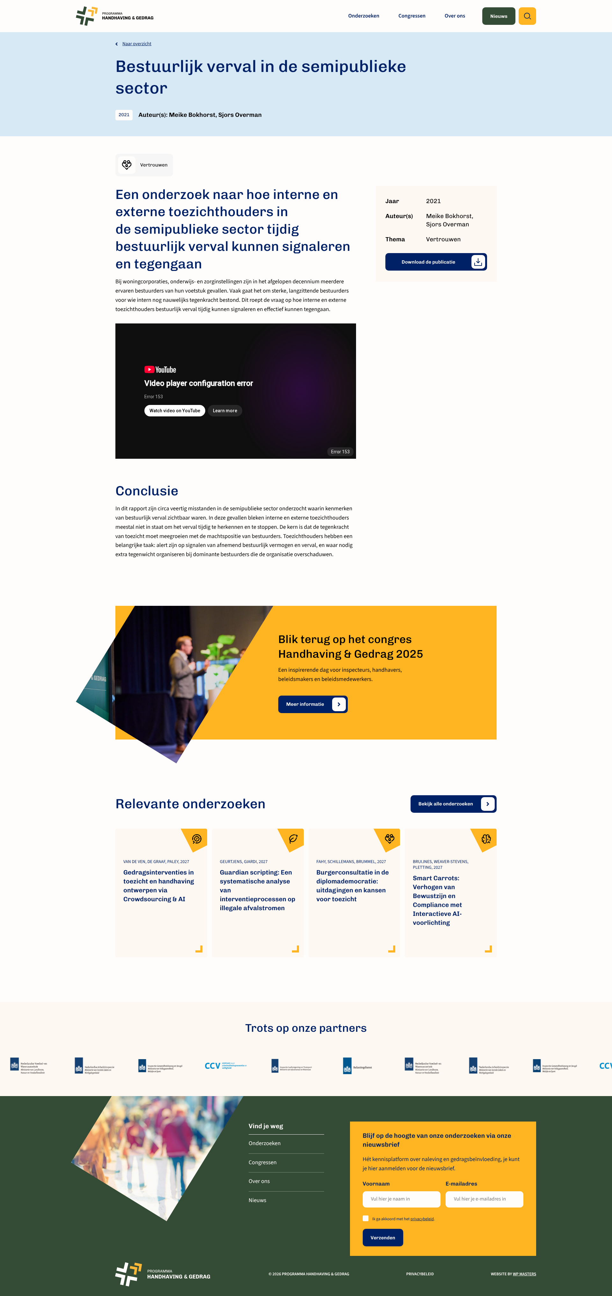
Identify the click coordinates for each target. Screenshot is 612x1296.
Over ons (455, 16)
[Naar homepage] (115, 15)
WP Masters (524, 1274)
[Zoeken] (527, 16)
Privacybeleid (420, 1274)
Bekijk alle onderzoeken (446, 804)
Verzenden (383, 1238)
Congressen (412, 16)
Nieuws (498, 16)
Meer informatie (305, 704)
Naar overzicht (136, 43)
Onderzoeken (363, 16)
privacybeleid (422, 1219)
